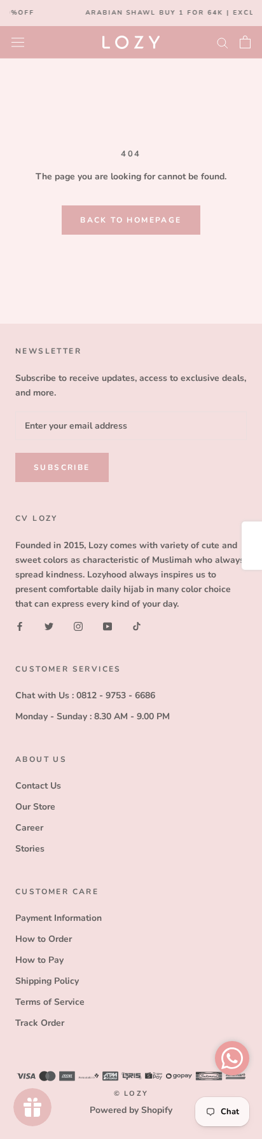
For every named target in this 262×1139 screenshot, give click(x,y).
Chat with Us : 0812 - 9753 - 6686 (85, 695)
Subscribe (62, 467)
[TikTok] (136, 625)
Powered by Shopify (131, 1110)
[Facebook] (19, 625)
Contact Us (38, 786)
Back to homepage (130, 220)
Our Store (35, 807)
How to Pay (39, 960)
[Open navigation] (17, 41)
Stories (30, 849)
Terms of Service (50, 1002)
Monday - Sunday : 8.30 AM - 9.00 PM (92, 716)
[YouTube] (107, 625)
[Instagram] (78, 625)
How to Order (43, 939)
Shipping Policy (47, 981)
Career (29, 828)
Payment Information (58, 918)
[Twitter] (49, 625)
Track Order (39, 1023)
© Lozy (131, 1093)
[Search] (222, 42)
